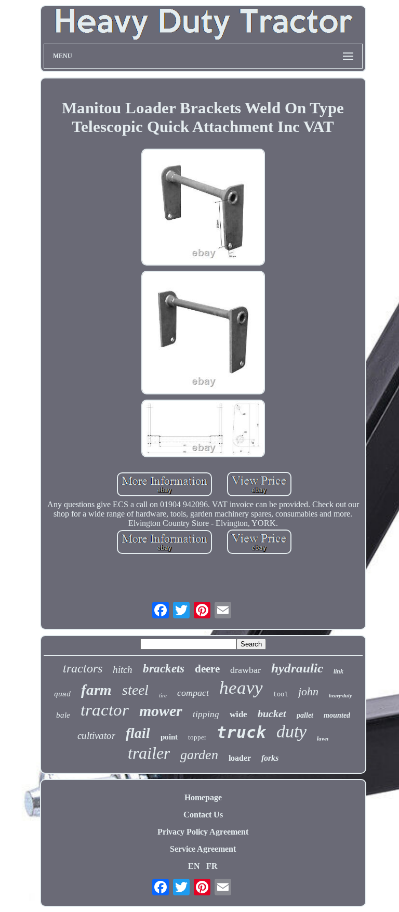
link (338, 671)
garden (199, 754)
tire (163, 695)
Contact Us (203, 814)
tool (280, 694)
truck (241, 732)
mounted (337, 715)
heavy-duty (340, 695)
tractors (82, 668)
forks (269, 758)
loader (240, 758)
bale (63, 715)
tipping (206, 714)
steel (135, 690)
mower (160, 710)
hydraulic (297, 668)
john (308, 691)
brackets (163, 668)
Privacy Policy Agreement (202, 831)
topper (197, 737)
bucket (272, 713)
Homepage (203, 797)
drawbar (245, 670)
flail (138, 733)
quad (62, 694)
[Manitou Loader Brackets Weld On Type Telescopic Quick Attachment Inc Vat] (203, 208)
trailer (149, 753)
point (169, 737)
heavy (241, 688)
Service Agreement (203, 848)
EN (194, 866)
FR (212, 866)
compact (193, 693)
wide (238, 714)
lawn (322, 738)
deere (207, 669)
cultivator (96, 735)
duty (291, 731)
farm (96, 689)
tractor (105, 709)
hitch (122, 669)
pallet (305, 715)
